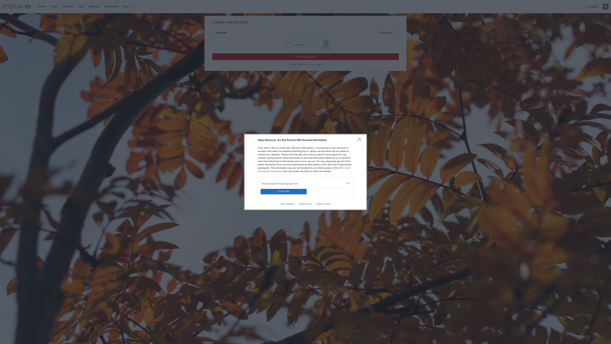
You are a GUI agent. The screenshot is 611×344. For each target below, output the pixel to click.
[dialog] (305, 172)
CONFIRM (283, 191)
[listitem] (305, 183)
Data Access (305, 204)
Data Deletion (287, 204)
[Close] (361, 140)
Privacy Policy (323, 204)
